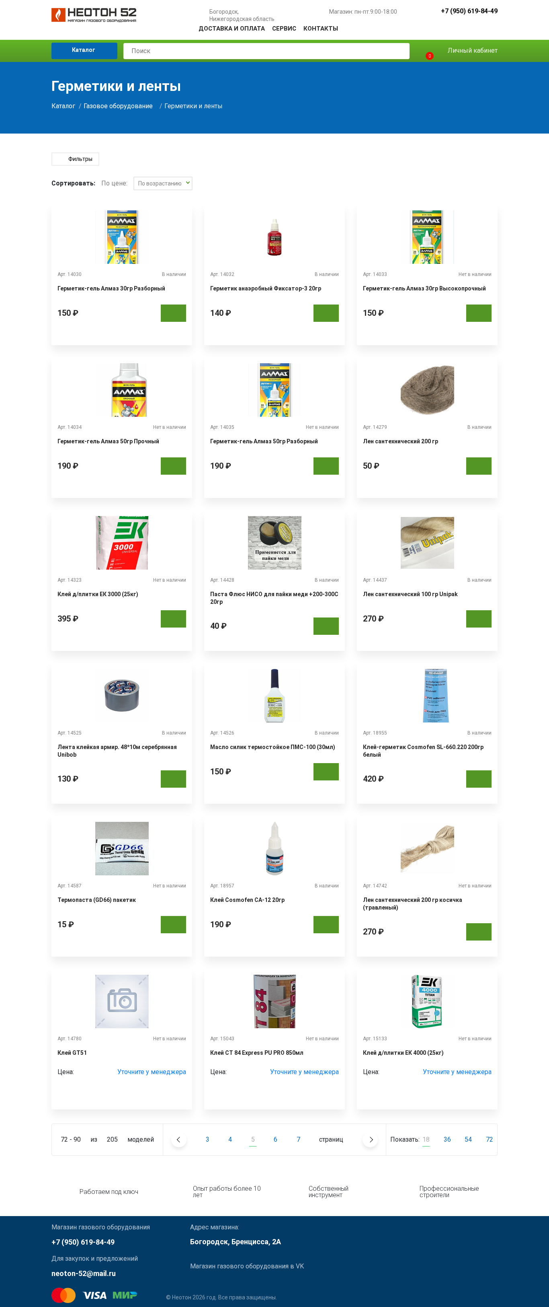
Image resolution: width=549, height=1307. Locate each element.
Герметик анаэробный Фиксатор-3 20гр (265, 288)
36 (447, 1139)
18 (426, 1139)
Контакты (320, 28)
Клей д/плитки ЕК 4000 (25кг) (403, 1053)
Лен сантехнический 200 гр (400, 441)
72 (489, 1139)
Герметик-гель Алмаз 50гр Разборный (264, 441)
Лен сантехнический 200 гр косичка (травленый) (412, 903)
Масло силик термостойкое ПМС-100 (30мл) (272, 747)
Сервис (284, 28)
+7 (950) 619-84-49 (469, 11)
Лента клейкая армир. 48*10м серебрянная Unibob (117, 750)
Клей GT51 (72, 1053)
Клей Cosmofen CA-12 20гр (247, 900)
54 (468, 1139)
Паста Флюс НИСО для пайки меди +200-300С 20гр (274, 598)
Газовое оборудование (118, 106)
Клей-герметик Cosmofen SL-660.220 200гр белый (423, 750)
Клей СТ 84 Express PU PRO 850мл (256, 1053)
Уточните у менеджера (151, 1072)
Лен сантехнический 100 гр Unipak (410, 594)
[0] (423, 51)
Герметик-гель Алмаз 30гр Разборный (111, 288)
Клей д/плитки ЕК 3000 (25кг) (97, 594)
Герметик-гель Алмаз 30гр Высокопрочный (424, 288)
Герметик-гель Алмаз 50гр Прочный (108, 441)
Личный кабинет (472, 50)
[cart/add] (173, 313)
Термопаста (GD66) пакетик (96, 900)
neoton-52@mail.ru (83, 1273)
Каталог (83, 50)
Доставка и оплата (232, 28)
